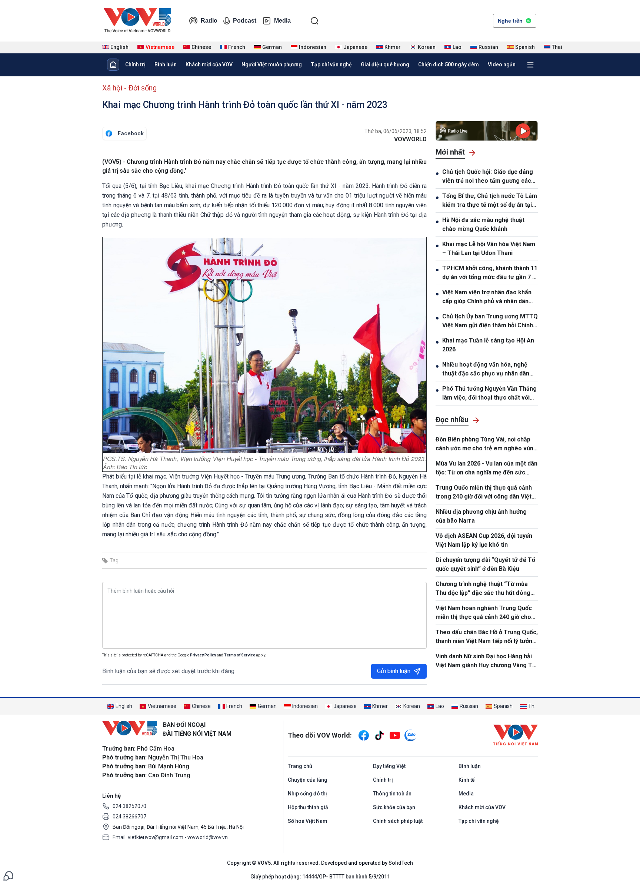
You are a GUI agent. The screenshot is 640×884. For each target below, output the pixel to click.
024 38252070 (129, 806)
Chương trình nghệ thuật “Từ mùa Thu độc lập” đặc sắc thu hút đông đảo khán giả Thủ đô (483, 588)
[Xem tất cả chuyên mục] (530, 65)
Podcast (244, 20)
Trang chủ (300, 766)
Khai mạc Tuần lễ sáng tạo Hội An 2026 (488, 345)
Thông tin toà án (392, 794)
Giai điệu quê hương (385, 64)
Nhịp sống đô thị (307, 794)
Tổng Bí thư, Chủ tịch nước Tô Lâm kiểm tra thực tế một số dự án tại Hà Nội (489, 200)
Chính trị (135, 64)
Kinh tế (467, 780)
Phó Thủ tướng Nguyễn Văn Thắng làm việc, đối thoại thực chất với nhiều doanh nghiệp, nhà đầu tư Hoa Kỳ (489, 393)
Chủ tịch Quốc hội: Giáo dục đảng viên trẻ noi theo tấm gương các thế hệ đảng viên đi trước (487, 176)
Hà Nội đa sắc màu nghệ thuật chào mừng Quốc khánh (483, 224)
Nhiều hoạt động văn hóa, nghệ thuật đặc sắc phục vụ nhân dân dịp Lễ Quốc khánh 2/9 (485, 369)
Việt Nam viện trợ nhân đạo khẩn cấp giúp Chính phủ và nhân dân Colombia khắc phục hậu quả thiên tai (489, 297)
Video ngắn (502, 64)
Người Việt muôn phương (271, 64)
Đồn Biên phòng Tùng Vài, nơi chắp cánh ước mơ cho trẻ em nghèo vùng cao (486, 444)
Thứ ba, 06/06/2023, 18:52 (395, 131)
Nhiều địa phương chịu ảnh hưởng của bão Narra (481, 516)
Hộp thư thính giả (308, 807)
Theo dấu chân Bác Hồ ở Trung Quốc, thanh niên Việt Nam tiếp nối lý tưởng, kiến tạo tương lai (487, 637)
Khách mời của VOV (209, 64)
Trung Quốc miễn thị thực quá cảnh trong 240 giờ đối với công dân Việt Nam (484, 492)
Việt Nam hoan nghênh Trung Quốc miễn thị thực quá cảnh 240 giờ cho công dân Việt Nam (484, 613)
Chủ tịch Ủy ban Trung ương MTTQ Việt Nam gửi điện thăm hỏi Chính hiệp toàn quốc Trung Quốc (490, 321)
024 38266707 (129, 817)
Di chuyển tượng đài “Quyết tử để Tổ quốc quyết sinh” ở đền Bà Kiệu (485, 564)
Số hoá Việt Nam (307, 821)
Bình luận (165, 64)
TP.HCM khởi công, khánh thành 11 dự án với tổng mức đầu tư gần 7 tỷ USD (489, 273)
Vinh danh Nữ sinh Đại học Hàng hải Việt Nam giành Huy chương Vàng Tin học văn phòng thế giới (486, 661)
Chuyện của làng (307, 780)
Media (282, 20)
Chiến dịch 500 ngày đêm (448, 64)
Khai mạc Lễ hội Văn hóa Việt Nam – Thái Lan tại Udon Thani (488, 248)
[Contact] (8, 875)
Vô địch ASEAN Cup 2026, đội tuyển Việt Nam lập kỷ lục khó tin (484, 540)
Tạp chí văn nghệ (331, 64)
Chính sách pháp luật (398, 821)
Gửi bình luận (393, 671)
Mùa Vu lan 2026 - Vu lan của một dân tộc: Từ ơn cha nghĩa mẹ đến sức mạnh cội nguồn (486, 468)
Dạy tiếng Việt (389, 766)
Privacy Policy (203, 655)
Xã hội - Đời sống (129, 87)
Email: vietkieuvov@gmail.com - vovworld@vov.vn (170, 837)
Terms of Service (239, 655)
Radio (209, 20)
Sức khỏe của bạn (394, 807)
